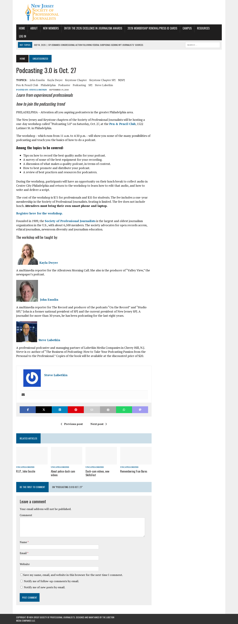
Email (23, 553)
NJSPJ (121, 80)
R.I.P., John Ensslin (25, 471)
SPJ (90, 85)
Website (25, 564)
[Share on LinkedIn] (60, 409)
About (34, 28)
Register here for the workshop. (39, 213)
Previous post (73, 424)
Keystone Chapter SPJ (102, 80)
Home (22, 28)
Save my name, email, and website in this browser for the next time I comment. (73, 575)
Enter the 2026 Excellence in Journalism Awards (93, 28)
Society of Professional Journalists (70, 221)
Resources (203, 28)
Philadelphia (48, 85)
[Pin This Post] (76, 409)
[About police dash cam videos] (66, 462)
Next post (96, 424)
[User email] (23, 395)
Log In (22, 36)
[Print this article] (108, 409)
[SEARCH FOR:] (202, 44)
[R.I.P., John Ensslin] (32, 462)
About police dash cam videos (63, 473)
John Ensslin (37, 80)
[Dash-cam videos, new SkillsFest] (101, 462)
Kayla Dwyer (55, 80)
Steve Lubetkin (104, 85)
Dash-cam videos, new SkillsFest (97, 473)
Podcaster (64, 85)
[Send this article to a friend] (92, 409)
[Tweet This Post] (44, 409)
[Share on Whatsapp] (124, 409)
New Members (51, 28)
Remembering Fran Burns (133, 471)
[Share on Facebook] (28, 409)
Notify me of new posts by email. (44, 587)
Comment (26, 515)
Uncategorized (25, 467)
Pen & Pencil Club (27, 85)
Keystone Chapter (76, 80)
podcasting (79, 85)
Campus (187, 28)
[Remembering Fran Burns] (136, 462)
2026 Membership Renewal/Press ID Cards (152, 28)
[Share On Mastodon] (140, 409)
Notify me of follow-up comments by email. (51, 581)
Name (24, 542)
